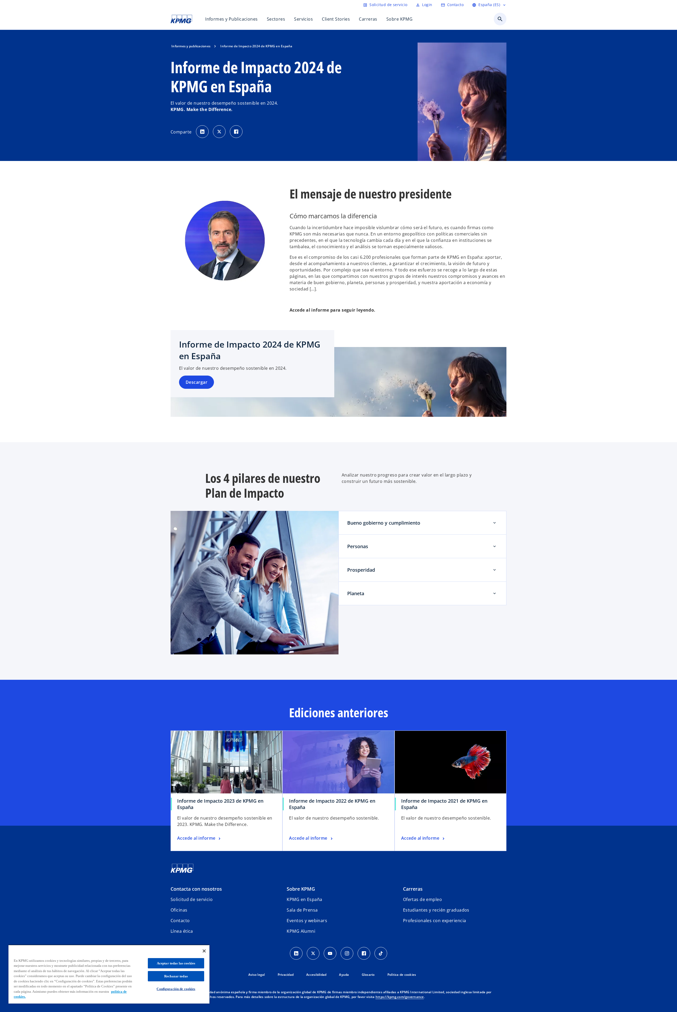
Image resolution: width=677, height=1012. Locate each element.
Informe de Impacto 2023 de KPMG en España (220, 804)
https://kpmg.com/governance (400, 997)
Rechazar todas (176, 976)
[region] (108, 974)
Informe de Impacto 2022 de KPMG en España (332, 804)
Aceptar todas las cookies (176, 963)
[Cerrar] (204, 951)
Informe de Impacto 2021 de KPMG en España (444, 804)
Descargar (196, 382)
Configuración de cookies (176, 989)
